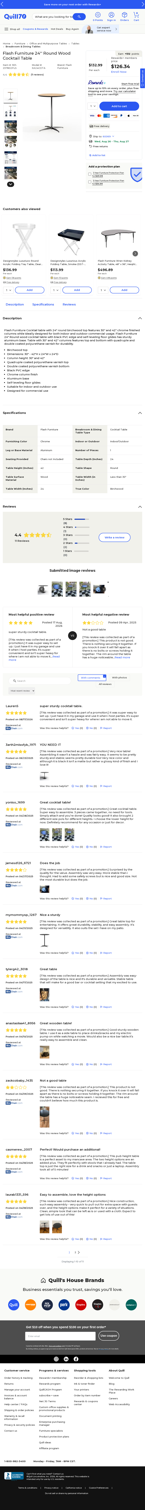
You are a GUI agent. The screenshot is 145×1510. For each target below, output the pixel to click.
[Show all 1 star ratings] (81, 551)
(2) (65, 547)
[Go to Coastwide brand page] (30, 1305)
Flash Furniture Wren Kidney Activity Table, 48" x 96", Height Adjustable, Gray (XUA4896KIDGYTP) (116, 262)
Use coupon (109, 1335)
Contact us (10, 1430)
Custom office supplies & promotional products (54, 1409)
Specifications (43, 304)
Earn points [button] (128, 53)
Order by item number (87, 1395)
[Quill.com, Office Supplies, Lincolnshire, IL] (14, 1476)
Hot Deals (57, 28)
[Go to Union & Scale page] (114, 1305)
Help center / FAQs (15, 1404)
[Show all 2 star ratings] (82, 543)
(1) (64, 531)
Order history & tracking (18, 1377)
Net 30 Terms (47, 1401)
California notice (74, 1488)
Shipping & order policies (19, 1410)
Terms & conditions (27, 1488)
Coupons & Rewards (35, 28)
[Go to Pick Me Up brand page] (47, 1305)
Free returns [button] (100, 146)
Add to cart (119, 106)
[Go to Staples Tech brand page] (97, 1305)
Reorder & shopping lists (88, 1377)
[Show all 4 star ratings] (82, 527)
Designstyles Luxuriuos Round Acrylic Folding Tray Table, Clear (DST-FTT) (22, 262)
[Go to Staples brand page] (80, 1305)
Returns (9, 1383)
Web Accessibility (119, 1404)
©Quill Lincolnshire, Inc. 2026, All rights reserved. (50, 1476)
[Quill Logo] (15, 16)
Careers (113, 1398)
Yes (77, 728)
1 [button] (69, 1252)
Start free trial (130, 83)
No (91, 728)
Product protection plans (54, 1436)
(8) (65, 523)
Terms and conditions (55, 1346)
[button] (143, 4)
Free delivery (101, 126)
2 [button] (75, 1252)
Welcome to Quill (119, 1377)
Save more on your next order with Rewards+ (72, 4)
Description (15, 304)
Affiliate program (49, 1448)
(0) (65, 539)
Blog (111, 1383)
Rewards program (49, 1383)
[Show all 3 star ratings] (82, 535)
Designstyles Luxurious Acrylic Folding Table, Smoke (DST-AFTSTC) (68, 262)
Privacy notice (51, 1488)
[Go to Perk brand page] (64, 1305)
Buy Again (72, 28)
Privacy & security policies (19, 1424)
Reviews (69, 304)
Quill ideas (45, 1442)
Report (107, 728)
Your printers (81, 1389)
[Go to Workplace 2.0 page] (131, 1305)
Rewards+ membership (53, 1377)
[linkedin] (66, 1359)
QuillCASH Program (50, 1389)
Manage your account (17, 1389)
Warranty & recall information (14, 1417)
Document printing (50, 1416)
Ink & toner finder (84, 1383)
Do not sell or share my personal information (66, 1493)
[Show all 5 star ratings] (81, 519)
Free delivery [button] (13, 282)
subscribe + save (49, 1395)
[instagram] (56, 1359)
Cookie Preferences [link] (98, 1488)
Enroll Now (118, 71)
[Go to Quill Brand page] (13, 1305)
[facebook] (76, 1359)
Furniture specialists (51, 1430)
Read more (122, 657)
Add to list (98, 155)
